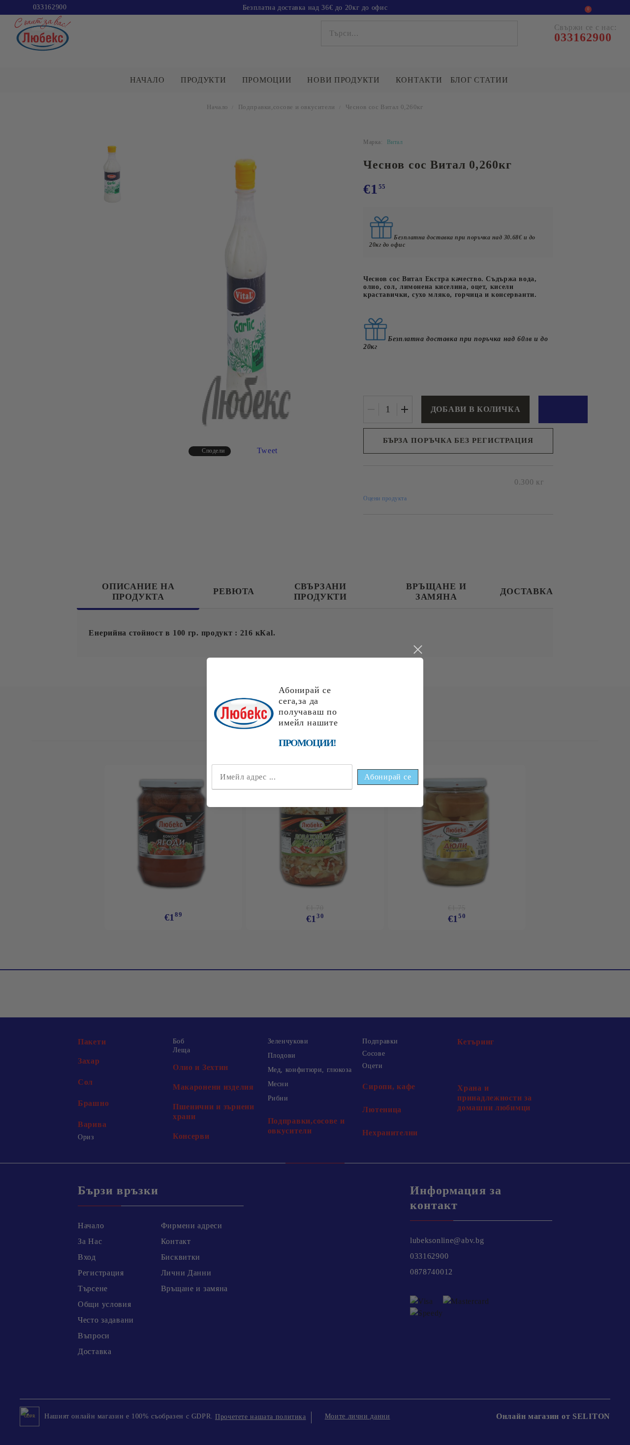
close (417, 650)
